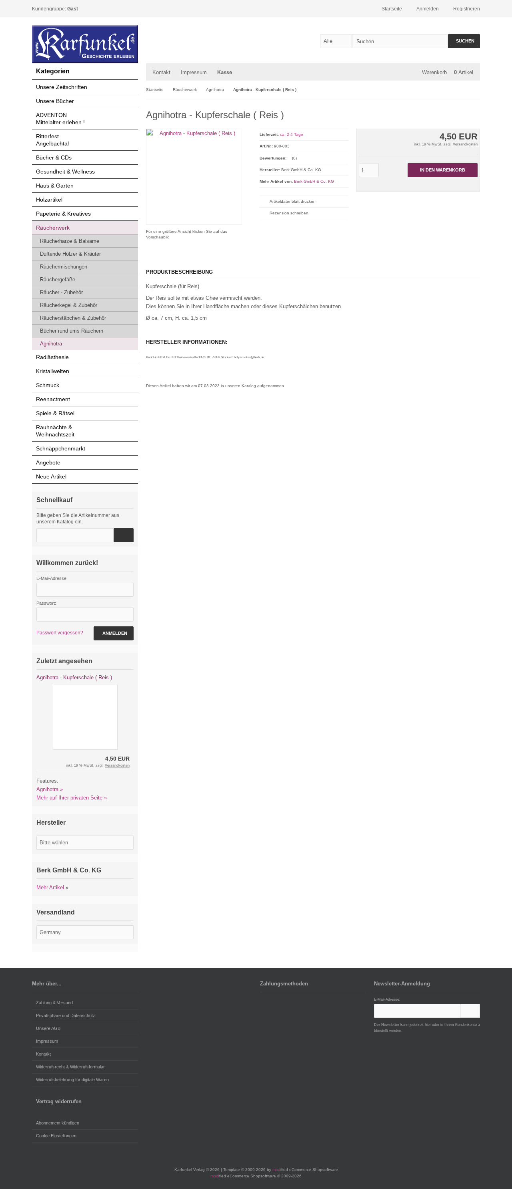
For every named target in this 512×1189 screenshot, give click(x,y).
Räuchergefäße (57, 280)
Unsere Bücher (55, 101)
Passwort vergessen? (59, 633)
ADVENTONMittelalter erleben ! (60, 118)
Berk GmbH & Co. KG (314, 181)
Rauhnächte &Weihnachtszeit (55, 431)
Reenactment (53, 399)
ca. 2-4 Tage (291, 134)
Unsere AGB (48, 1028)
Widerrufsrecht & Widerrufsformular (70, 1066)
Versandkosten (465, 144)
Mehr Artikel (50, 887)
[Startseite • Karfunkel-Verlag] (85, 44)
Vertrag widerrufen (59, 1101)
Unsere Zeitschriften (61, 87)
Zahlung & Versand (54, 1002)
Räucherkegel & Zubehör (68, 305)
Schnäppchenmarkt (60, 448)
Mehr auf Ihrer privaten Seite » (71, 798)
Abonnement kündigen (57, 1122)
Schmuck (47, 385)
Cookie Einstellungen (56, 1135)
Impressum (194, 72)
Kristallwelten (52, 371)
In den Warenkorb (442, 170)
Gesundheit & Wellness (65, 171)
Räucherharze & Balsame (69, 241)
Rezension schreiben (289, 213)
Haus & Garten (55, 185)
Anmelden (113, 633)
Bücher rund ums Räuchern (71, 331)
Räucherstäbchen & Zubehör (73, 318)
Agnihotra (51, 344)
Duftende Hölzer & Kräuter (70, 254)
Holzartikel (49, 199)
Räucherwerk (53, 227)
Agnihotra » (49, 789)
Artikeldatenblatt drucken (293, 201)
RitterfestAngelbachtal (52, 140)
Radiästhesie (52, 357)
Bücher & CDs (54, 157)
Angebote (48, 462)
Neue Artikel (51, 476)
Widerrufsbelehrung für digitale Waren (72, 1079)
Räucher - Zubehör (61, 292)
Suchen (464, 41)
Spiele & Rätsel (55, 413)
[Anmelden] (470, 1010)
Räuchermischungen (63, 267)
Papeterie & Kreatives (63, 213)
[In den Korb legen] (123, 535)
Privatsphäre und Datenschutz (65, 1015)
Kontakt (161, 72)
